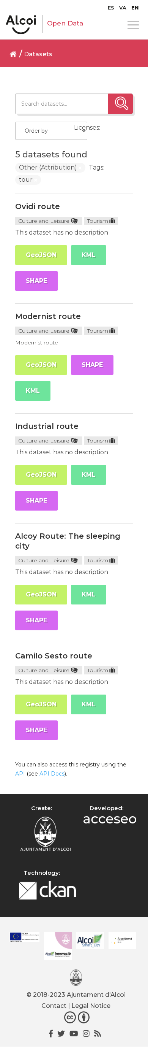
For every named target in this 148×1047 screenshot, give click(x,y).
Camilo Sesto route (53, 655)
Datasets (38, 54)
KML (89, 255)
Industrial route (47, 426)
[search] (120, 104)
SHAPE (36, 280)
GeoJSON (41, 255)
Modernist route (48, 316)
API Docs (52, 773)
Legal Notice (90, 1005)
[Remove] (80, 168)
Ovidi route (37, 206)
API (20, 773)
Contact (53, 1005)
